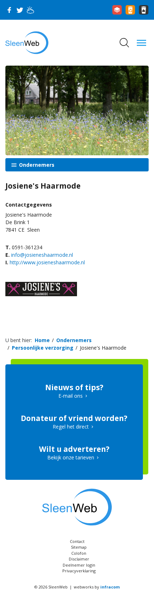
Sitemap (79, 547)
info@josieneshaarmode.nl (42, 254)
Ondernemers (36, 164)
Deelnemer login (79, 565)
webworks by (97, 587)
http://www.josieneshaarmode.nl (47, 262)
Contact (77, 541)
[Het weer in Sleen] (30, 10)
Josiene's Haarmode (103, 347)
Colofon (78, 553)
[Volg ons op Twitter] (19, 10)
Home (42, 340)
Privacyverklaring (79, 570)
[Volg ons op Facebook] (9, 10)
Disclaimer (79, 559)
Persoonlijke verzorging (42, 347)
